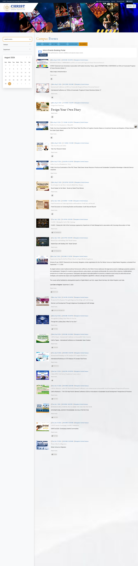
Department (6, 50)
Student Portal (120, 1)
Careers (130, 1)
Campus (5, 45)
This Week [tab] (46, 44)
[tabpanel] (86, 257)
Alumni (113, 1)
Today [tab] (39, 44)
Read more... (53, 75)
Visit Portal (43, 55)
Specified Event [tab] (73, 44)
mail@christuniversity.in (104, 1)
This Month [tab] (63, 44)
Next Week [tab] (54, 44)
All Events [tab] (83, 44)
